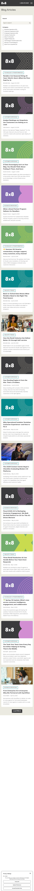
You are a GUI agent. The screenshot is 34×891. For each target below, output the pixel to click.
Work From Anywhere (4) (10, 44)
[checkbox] (3, 29)
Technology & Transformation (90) (13, 40)
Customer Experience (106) (11, 31)
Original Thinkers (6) (9, 38)
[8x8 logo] (4, 3)
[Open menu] (31, 3)
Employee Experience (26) (11, 33)
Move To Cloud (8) (9, 37)
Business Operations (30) (10, 29)
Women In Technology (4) (11, 42)
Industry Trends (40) (9, 35)
